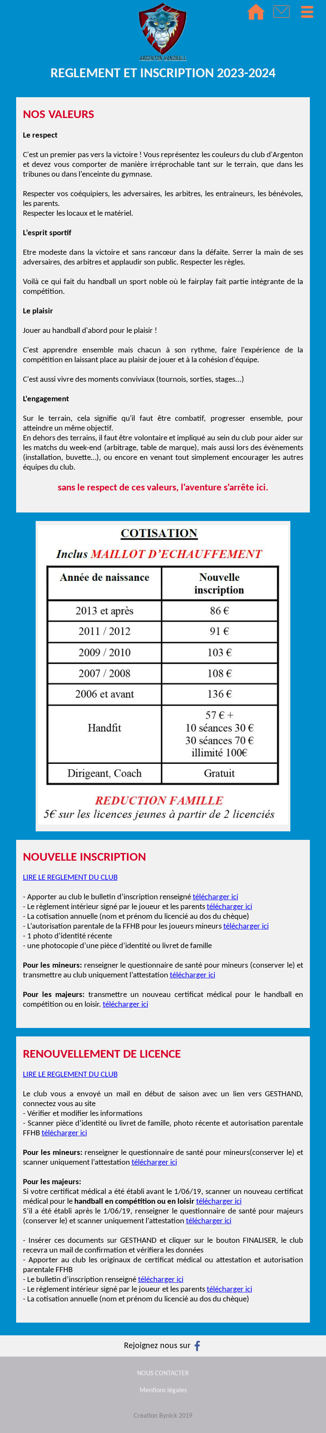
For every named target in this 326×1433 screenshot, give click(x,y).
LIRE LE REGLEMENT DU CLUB (70, 878)
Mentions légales (163, 1390)
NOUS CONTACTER (163, 1373)
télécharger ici (215, 897)
